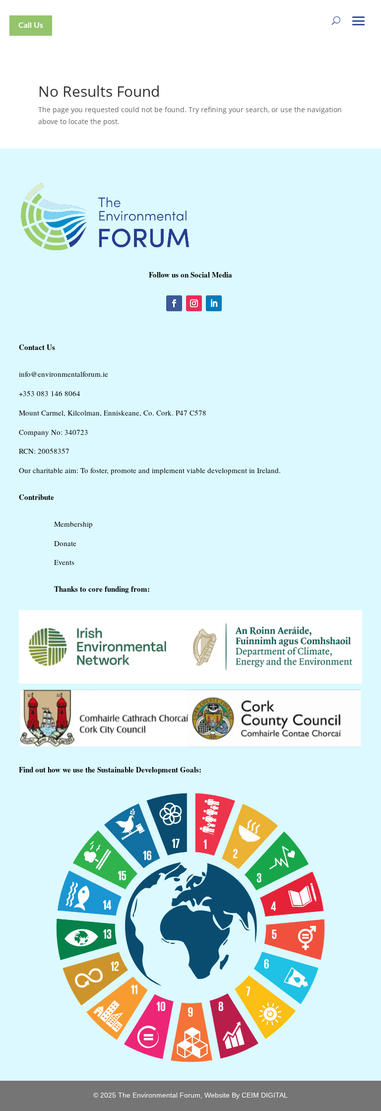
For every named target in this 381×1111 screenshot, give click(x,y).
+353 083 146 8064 (49, 393)
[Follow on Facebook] (174, 303)
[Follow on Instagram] (194, 303)
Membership (73, 524)
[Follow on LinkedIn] (214, 303)
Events (64, 562)
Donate (65, 543)
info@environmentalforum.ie (63, 374)
